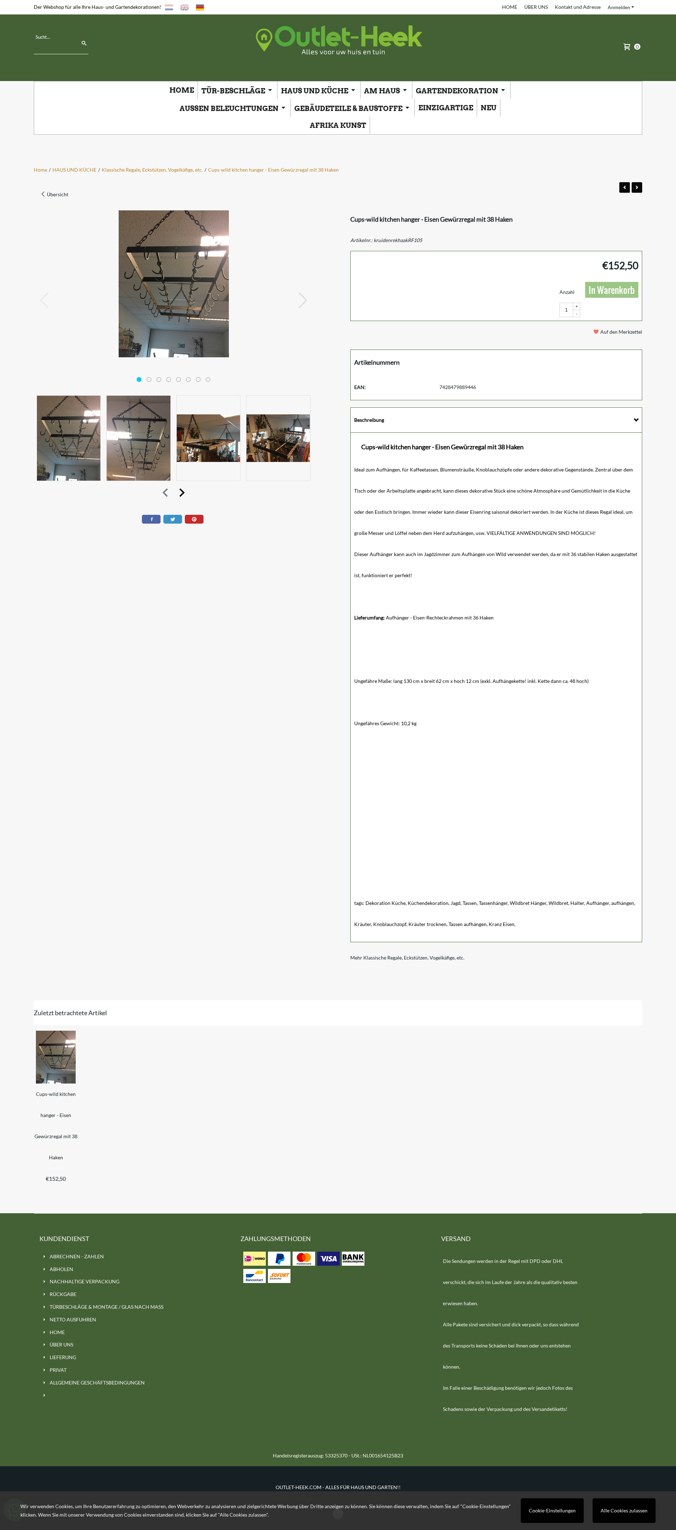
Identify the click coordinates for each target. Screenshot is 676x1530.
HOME (509, 7)
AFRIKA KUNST (338, 125)
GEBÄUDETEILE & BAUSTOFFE (349, 108)
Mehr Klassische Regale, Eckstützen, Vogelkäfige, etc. (407, 958)
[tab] (496, 420)
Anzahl (567, 292)
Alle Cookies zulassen (624, 1510)
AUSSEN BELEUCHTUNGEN (230, 108)
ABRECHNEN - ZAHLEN (77, 1256)
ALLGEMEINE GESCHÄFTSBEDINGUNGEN (97, 1383)
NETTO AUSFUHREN (73, 1319)
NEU (488, 108)
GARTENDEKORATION (458, 91)
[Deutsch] (200, 7)
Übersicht (57, 194)
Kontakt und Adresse (578, 7)
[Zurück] (624, 187)
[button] (139, 379)
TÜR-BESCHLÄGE (234, 91)
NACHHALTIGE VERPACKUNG (84, 1281)
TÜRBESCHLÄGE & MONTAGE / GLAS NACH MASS (106, 1307)
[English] (184, 7)
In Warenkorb (612, 289)
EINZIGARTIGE (445, 108)
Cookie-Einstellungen (552, 1510)
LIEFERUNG (63, 1357)
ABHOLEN (61, 1269)
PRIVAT (58, 1370)
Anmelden (619, 7)
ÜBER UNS (536, 7)
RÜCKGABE (63, 1294)
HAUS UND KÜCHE (315, 91)
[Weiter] (637, 187)
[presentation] (44, 300)
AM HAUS (382, 91)
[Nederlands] (169, 7)
